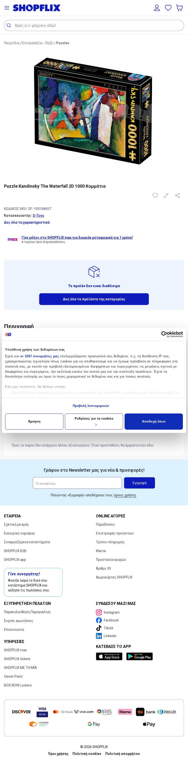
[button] (7, 8)
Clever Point (13, 676)
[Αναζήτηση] (9, 25)
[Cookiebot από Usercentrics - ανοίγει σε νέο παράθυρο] (161, 334)
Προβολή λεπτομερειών (91, 406)
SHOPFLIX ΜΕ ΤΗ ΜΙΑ (20, 668)
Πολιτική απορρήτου (122, 754)
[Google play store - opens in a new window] (139, 656)
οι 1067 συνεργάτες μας (39, 356)
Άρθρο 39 (103, 568)
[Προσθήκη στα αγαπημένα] (155, 195)
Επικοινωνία (14, 629)
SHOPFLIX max (15, 650)
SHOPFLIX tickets (17, 659)
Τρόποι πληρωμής (110, 542)
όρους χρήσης (125, 495)
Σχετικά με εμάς (16, 524)
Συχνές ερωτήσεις (18, 621)
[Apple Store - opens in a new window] (110, 656)
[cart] (180, 7)
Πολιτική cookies (86, 754)
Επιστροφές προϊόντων (115, 533)
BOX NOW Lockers (18, 685)
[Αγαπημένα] (168, 7)
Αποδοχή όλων (153, 421)
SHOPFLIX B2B (15, 551)
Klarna (101, 551)
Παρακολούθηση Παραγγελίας (27, 612)
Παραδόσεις (105, 524)
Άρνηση (34, 421)
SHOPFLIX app (15, 560)
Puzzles (62, 43)
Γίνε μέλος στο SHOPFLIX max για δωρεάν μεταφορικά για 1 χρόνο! (77, 237)
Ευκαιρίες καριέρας (19, 533)
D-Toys (38, 215)
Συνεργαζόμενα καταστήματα (27, 542)
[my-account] (157, 7)
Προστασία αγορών (111, 560)
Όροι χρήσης (58, 754)
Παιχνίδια (11, 43)
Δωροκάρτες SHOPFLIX (114, 577)
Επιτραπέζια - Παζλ (37, 43)
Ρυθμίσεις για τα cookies (94, 418)
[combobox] (94, 25)
